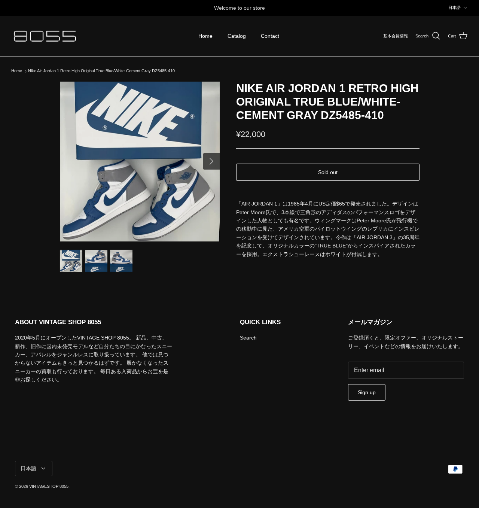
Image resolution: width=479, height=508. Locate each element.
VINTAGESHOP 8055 (48, 486)
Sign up (367, 392)
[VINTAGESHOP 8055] (45, 36)
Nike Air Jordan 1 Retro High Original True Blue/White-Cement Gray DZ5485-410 (101, 71)
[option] (140, 161)
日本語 (454, 7)
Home (205, 36)
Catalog (237, 36)
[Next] (211, 161)
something (246, 11)
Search (248, 338)
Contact (270, 36)
